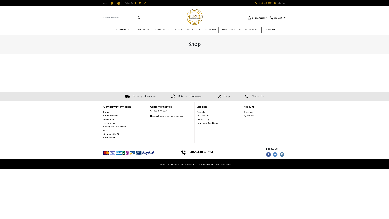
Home (106, 112)
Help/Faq (281, 3)
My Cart (280, 18)
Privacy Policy (203, 119)
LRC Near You (252, 30)
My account (249, 115)
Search (139, 18)
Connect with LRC (231, 30)
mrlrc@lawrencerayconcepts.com (168, 116)
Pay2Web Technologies (221, 164)
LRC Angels (269, 30)
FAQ (105, 130)
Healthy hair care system (187, 30)
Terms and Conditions (207, 123)
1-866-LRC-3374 (265, 3)
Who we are (108, 119)
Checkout (248, 112)
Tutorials (210, 30)
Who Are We (143, 30)
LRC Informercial (123, 30)
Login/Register (259, 18)
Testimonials (162, 30)
